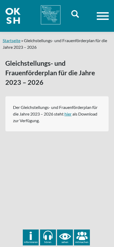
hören (47, 242)
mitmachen (82, 242)
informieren (31, 242)
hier (68, 113)
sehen (65, 242)
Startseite (11, 40)
